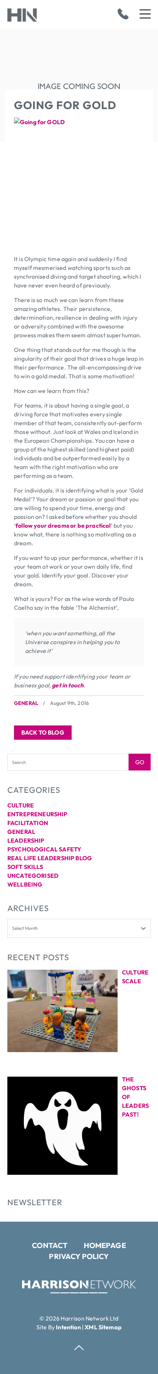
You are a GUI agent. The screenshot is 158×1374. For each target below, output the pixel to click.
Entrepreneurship (37, 814)
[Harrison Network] (79, 1291)
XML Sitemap (103, 1327)
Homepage (105, 1245)
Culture (20, 805)
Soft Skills (25, 866)
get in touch (67, 685)
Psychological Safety (44, 849)
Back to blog (42, 732)
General (26, 703)
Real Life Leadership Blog (49, 858)
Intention (68, 1327)
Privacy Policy (79, 1256)
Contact (50, 1245)
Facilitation (27, 823)
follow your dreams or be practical (63, 525)
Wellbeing (24, 884)
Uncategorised (32, 875)
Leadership (25, 840)
